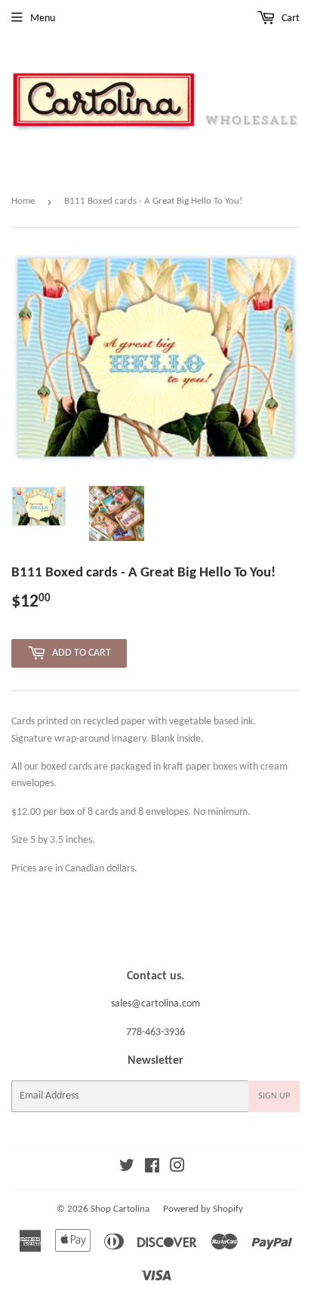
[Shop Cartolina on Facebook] (152, 1168)
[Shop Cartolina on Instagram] (177, 1168)
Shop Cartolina (120, 1209)
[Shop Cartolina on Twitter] (126, 1168)
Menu (42, 18)
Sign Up (274, 1096)
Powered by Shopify (203, 1209)
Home (23, 201)
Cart (289, 18)
